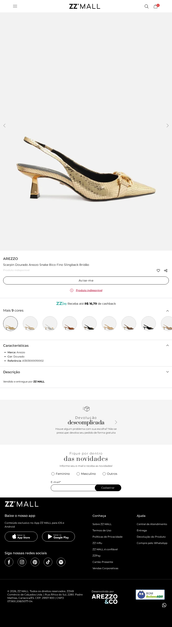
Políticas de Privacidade (107, 536)
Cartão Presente (103, 562)
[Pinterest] (35, 562)
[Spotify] (61, 562)
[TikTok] (48, 562)
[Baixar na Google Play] (58, 537)
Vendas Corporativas (105, 568)
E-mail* (56, 482)
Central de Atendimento (152, 524)
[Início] (84, 6)
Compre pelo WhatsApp (152, 543)
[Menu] (15, 6)
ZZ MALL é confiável (105, 549)
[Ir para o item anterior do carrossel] (4, 126)
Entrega (142, 530)
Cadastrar (108, 487)
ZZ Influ (97, 543)
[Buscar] (146, 6)
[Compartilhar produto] (166, 270)
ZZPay (97, 555)
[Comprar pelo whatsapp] (164, 605)
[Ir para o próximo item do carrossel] (167, 126)
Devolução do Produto (151, 536)
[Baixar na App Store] (21, 537)
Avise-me (86, 280)
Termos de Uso (102, 530)
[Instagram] (22, 562)
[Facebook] (9, 562)
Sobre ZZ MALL (102, 524)
